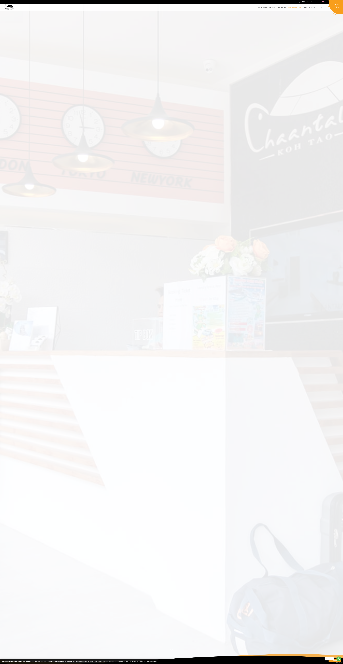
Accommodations (269, 7)
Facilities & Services (294, 7)
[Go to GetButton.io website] (339, 662)
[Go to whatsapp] (338, 658)
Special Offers (281, 7)
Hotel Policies (315, 1)
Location (312, 7)
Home (260, 7)
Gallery (305, 7)
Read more (154, 661)
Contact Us (320, 7)
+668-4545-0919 (304, 1)
